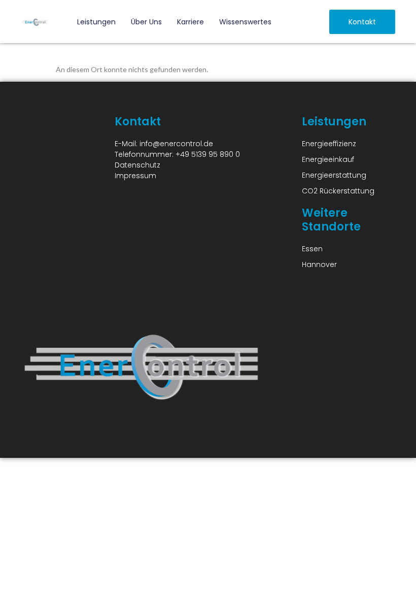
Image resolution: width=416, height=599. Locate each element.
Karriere (190, 22)
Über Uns (146, 22)
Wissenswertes (245, 22)
